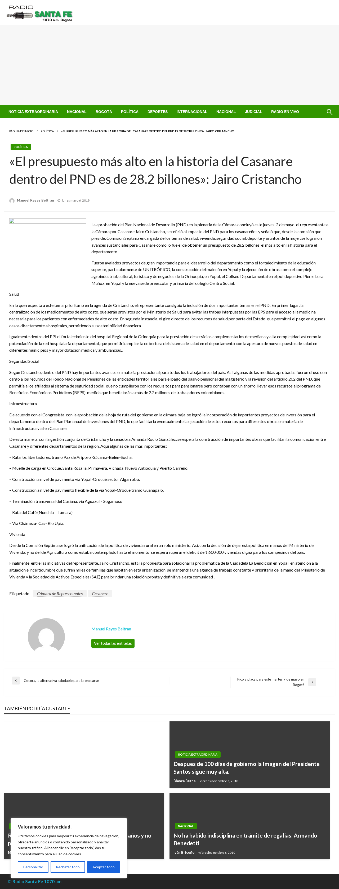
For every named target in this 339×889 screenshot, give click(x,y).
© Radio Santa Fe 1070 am (34, 881)
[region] (69, 848)
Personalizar (33, 867)
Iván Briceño (184, 852)
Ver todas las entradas (113, 643)
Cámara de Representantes (60, 593)
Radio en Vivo (285, 112)
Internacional (192, 112)
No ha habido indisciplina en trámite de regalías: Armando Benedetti (245, 839)
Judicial (253, 112)
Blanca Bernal (185, 781)
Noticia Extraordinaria (33, 112)
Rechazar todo (68, 867)
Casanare (100, 593)
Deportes (158, 112)
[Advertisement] (169, 65)
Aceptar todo (103, 867)
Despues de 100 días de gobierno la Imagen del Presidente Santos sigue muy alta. (246, 767)
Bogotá (104, 112)
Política (130, 112)
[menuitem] (33, 111)
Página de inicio (21, 131)
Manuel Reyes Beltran (36, 200)
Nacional (77, 112)
